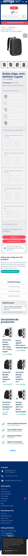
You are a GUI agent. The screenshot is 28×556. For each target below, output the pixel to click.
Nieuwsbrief (4, 498)
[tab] (14, 282)
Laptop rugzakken (6, 29)
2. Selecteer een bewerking (12, 130)
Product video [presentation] (14, 291)
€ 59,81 (20, 350)
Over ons (3, 489)
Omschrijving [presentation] (14, 287)
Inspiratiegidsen (6, 494)
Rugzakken (12, 27)
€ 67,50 (20, 384)
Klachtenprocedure (7, 520)
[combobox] (11, 16)
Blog (2, 503)
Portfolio (4, 501)
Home (3, 27)
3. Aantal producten (10, 224)
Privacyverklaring (6, 535)
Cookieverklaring (6, 533)
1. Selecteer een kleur (10, 91)
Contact (3, 513)
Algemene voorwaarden (8, 531)
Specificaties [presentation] (14, 296)
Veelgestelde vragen (7, 505)
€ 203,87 (5, 413)
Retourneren (5, 518)
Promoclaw (4, 496)
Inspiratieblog (5, 491)
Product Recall (5, 523)
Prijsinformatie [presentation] (14, 282)
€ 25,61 (7, 354)
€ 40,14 (20, 414)
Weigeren (16, 550)
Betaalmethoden (6, 516)
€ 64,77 (7, 384)
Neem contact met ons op (10, 271)
